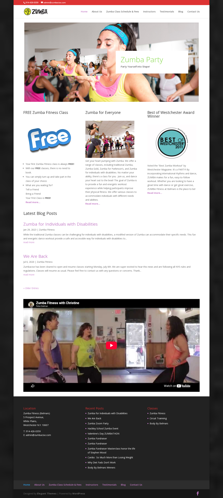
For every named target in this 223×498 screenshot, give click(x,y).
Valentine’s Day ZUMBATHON (103, 433)
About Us (97, 11)
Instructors (149, 11)
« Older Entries (31, 288)
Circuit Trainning (158, 418)
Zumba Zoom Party (98, 423)
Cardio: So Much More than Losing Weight (110, 457)
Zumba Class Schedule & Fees (122, 11)
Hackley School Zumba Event (103, 428)
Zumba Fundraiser (97, 438)
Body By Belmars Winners (101, 467)
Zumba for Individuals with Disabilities (60, 224)
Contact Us (193, 11)
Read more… (33, 202)
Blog (180, 11)
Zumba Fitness (47, 229)
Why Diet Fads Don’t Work (102, 462)
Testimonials (167, 11)
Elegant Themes (46, 493)
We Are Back (35, 256)
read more (28, 242)
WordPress (78, 493)
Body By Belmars (159, 423)
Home (84, 11)
